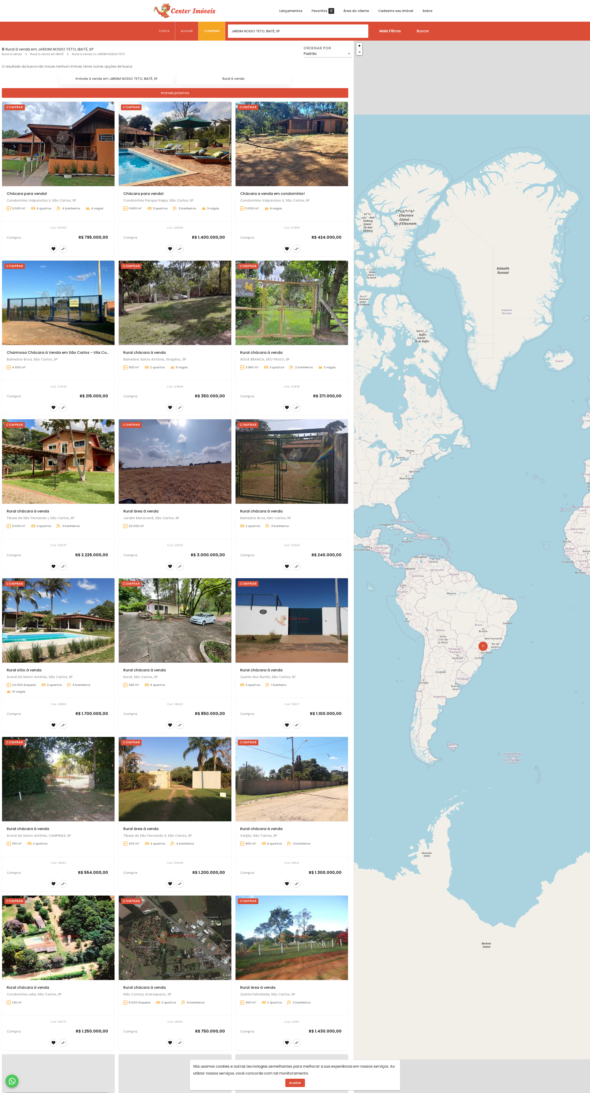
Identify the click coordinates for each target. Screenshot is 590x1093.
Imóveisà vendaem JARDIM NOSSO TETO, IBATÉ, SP (117, 78)
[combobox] (298, 31)
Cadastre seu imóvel (395, 11)
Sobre (427, 11)
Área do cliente (356, 11)
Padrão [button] (310, 53)
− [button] (359, 52)
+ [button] (359, 46)
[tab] (164, 31)
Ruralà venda (233, 78)
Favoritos (322, 11)
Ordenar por (317, 48)
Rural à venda (12, 54)
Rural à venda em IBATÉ (47, 54)
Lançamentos (290, 11)
